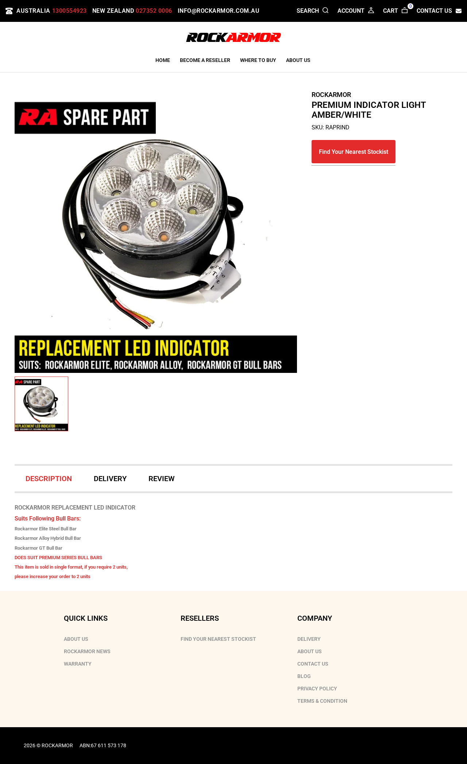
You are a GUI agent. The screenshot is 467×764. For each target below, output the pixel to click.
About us (309, 651)
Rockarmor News (87, 651)
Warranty (78, 664)
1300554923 (69, 10)
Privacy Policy (317, 688)
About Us (76, 639)
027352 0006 (154, 10)
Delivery (309, 639)
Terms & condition (322, 701)
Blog (304, 676)
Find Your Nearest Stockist (353, 151)
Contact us (312, 664)
